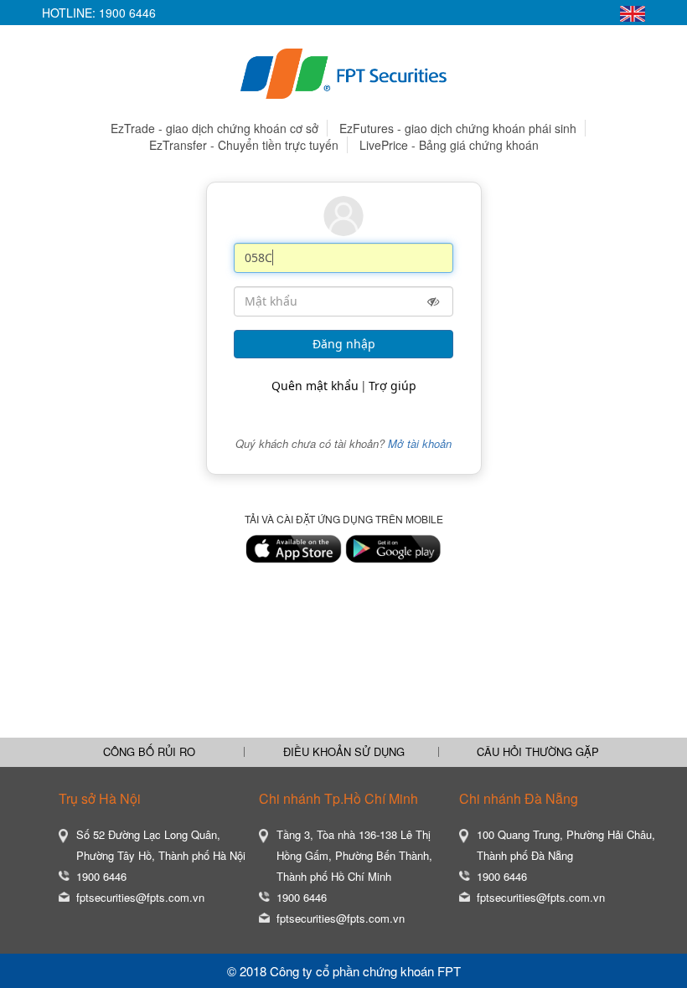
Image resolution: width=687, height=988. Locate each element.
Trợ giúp (392, 386)
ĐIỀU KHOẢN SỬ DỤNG (344, 751)
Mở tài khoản (420, 443)
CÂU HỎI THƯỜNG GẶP (538, 751)
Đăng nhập (344, 344)
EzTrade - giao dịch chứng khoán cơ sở (214, 128)
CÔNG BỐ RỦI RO (149, 751)
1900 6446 (127, 12)
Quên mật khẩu (315, 386)
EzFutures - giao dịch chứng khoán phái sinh (457, 128)
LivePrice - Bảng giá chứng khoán (449, 144)
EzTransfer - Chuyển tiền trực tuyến (243, 144)
